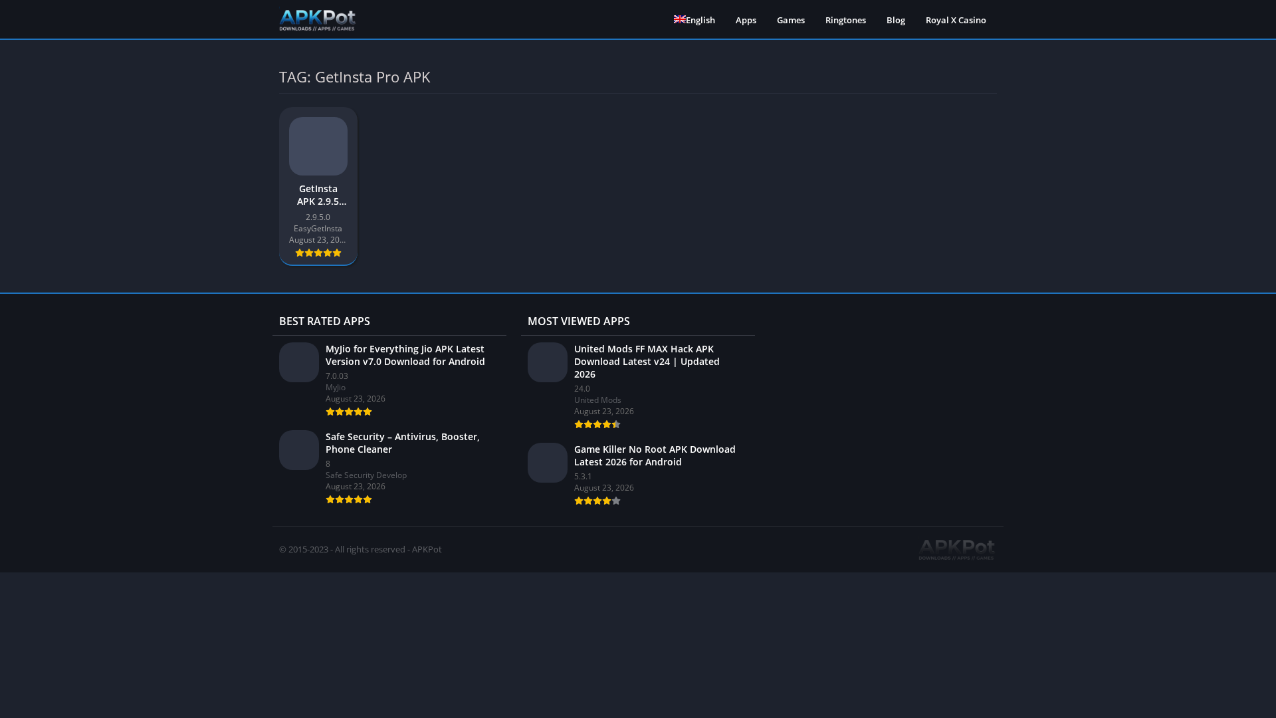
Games (791, 20)
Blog (896, 20)
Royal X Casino (956, 20)
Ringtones (845, 20)
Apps (746, 20)
